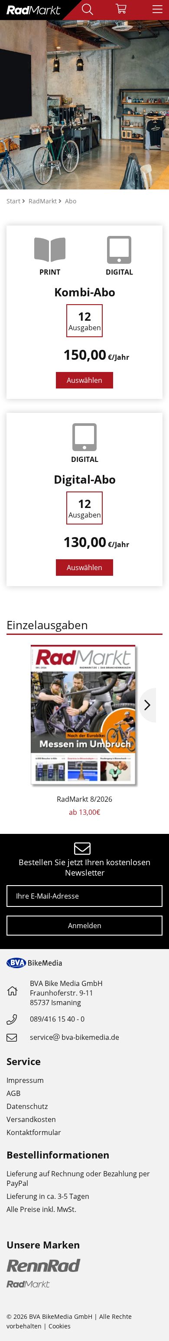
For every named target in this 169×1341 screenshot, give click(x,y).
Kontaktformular (33, 1132)
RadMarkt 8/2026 (84, 799)
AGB (13, 1093)
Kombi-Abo (84, 292)
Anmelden (84, 925)
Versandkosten (31, 1119)
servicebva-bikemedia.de (74, 1037)
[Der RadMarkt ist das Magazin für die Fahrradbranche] (84, 104)
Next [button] (147, 705)
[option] (84, 731)
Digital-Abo (85, 479)
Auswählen (84, 380)
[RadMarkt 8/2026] (84, 716)
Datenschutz (27, 1106)
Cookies (60, 1326)
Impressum (25, 1080)
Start (14, 201)
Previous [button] (21, 705)
